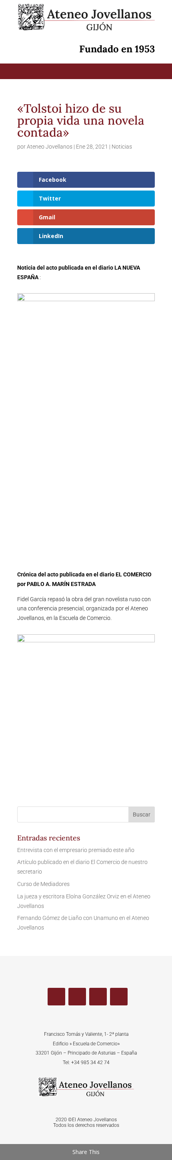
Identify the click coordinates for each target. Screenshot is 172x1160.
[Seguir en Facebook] (56, 996)
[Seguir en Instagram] (119, 996)
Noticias (122, 146)
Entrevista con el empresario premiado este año (75, 850)
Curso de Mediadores (43, 884)
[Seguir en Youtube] (98, 996)
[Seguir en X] (77, 996)
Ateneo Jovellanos (49, 146)
